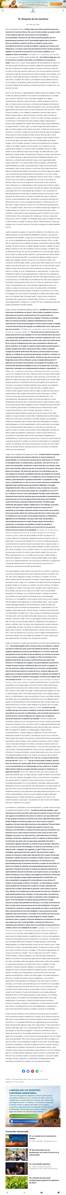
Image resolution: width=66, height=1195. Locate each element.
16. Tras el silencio (18, 1082)
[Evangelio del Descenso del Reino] (33, 10)
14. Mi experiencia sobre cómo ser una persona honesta (30, 1079)
